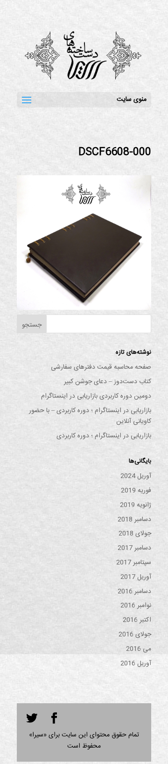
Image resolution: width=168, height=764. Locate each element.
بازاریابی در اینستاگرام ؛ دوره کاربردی (103, 436)
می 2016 (138, 649)
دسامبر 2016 (134, 591)
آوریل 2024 (135, 476)
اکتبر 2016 (137, 620)
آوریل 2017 (135, 577)
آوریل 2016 (135, 663)
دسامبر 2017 (134, 548)
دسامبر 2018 (134, 519)
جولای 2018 (135, 533)
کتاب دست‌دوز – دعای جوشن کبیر (107, 381)
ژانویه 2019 (135, 505)
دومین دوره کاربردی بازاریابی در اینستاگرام (96, 396)
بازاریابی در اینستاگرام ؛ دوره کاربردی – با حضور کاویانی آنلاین (90, 416)
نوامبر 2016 (135, 605)
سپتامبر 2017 (133, 562)
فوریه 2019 (136, 490)
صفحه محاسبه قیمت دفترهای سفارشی (101, 367)
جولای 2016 (135, 634)
